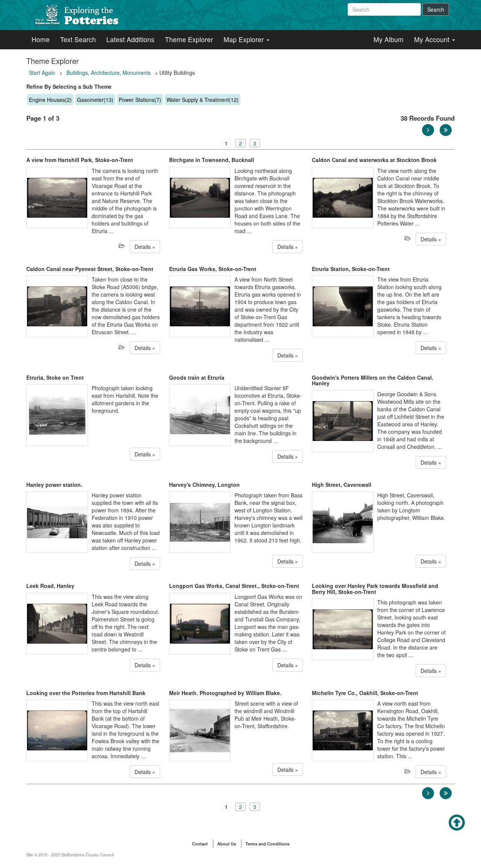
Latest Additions (130, 39)
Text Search (78, 39)
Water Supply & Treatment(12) (202, 99)
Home (41, 39)
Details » (145, 246)
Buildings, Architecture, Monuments (109, 72)
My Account (432, 39)
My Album (389, 39)
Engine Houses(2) (50, 99)
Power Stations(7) (140, 99)
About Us (226, 844)
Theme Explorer (189, 39)
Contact (200, 844)
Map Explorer (245, 39)
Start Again (42, 72)
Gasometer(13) (95, 99)
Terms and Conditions (267, 844)
